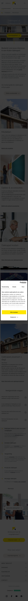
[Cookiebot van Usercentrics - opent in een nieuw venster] (20, 283)
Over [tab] (23, 286)
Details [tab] (14, 286)
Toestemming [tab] (5, 286)
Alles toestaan (14, 312)
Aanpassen (13, 317)
